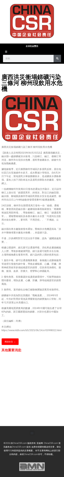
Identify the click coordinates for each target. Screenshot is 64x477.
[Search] (57, 58)
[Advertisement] (32, 390)
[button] (32, 433)
